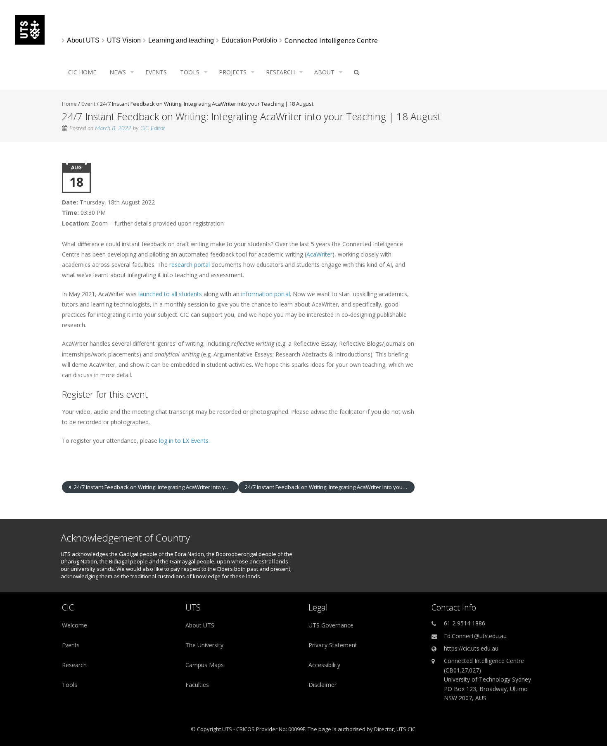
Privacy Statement (332, 645)
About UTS (199, 625)
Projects (233, 72)
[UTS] (30, 42)
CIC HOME (82, 72)
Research (280, 72)
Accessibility (324, 665)
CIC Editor (152, 128)
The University (204, 645)
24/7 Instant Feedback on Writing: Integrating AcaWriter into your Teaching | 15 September (330, 487)
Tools (189, 72)
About (324, 72)
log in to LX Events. (184, 440)
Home (69, 103)
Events (156, 72)
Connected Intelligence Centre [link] (331, 41)
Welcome (74, 625)
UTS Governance (330, 625)
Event (88, 103)
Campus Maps (204, 665)
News (117, 72)
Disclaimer (322, 685)
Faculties (197, 685)
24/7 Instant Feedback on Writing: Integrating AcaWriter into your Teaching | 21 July (155, 487)
